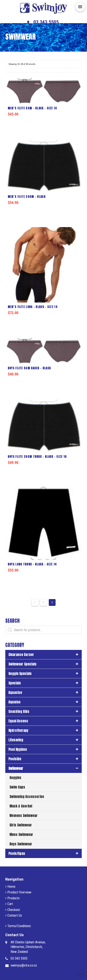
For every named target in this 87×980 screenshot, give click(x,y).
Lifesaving (15, 739)
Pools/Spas (16, 853)
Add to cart (45, 122)
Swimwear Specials (22, 664)
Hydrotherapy (18, 730)
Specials (14, 682)
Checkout (13, 910)
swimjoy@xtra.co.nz (24, 965)
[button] (80, 6)
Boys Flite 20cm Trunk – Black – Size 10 (37, 457)
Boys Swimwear (21, 843)
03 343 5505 (19, 958)
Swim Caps (17, 787)
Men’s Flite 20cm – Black (27, 197)
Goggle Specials (20, 673)
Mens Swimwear (21, 834)
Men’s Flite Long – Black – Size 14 (33, 307)
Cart (10, 904)
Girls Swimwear (21, 824)
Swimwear (15, 768)
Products (13, 898)
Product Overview (19, 892)
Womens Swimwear (24, 815)
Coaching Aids (18, 711)
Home (11, 887)
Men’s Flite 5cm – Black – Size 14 (32, 108)
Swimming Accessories (27, 796)
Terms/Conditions (19, 926)
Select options (44, 211)
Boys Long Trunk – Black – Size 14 (32, 564)
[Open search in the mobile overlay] (43, 630)
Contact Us (14, 915)
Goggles (15, 777)
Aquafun (14, 701)
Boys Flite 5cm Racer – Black (29, 368)
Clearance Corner (21, 654)
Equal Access (18, 720)
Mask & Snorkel (21, 806)
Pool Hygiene (17, 749)
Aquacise (15, 692)
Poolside (14, 758)
